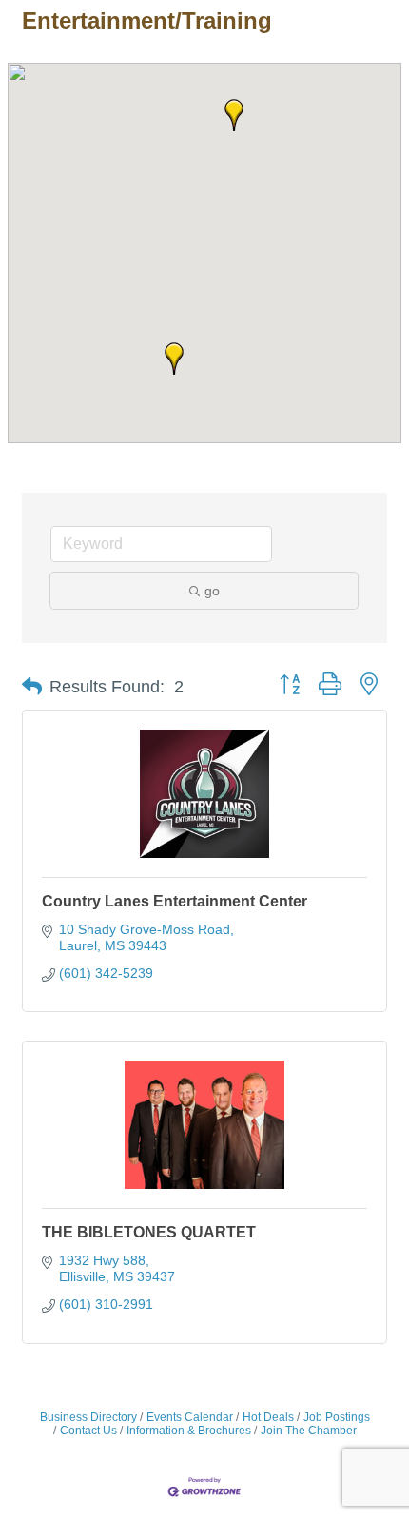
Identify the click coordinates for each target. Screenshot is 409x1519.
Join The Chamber (309, 1430)
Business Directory (88, 1417)
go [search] (212, 590)
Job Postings (336, 1417)
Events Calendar (189, 1417)
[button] (234, 115)
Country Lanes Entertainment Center (174, 901)
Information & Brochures (189, 1430)
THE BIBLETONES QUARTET (149, 1232)
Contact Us (88, 1430)
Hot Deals (268, 1417)
